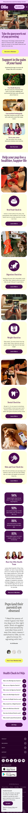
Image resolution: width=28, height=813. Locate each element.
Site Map (17, 787)
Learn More (14, 223)
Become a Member (10, 51)
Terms (11, 787)
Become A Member (14, 592)
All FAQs (14, 725)
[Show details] (24, 681)
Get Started (14, 147)
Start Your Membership (14, 660)
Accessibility (23, 787)
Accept (8, 803)
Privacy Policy (5, 787)
